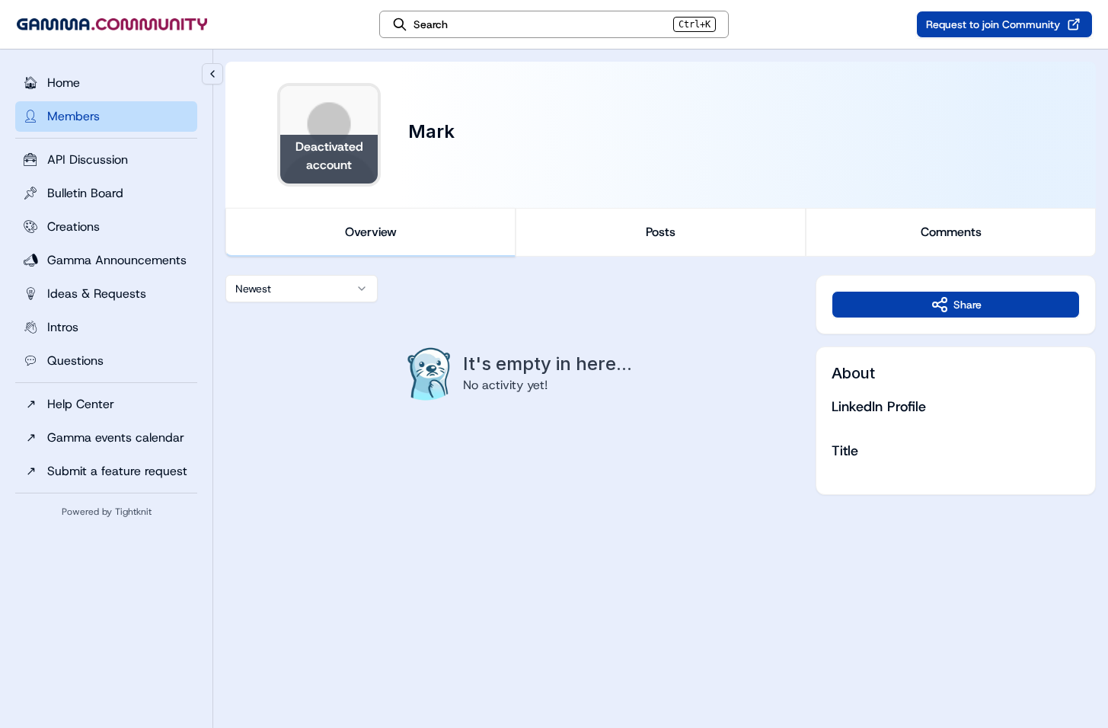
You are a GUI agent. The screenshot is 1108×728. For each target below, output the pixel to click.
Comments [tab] (951, 232)
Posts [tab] (660, 232)
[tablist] (660, 232)
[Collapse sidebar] (212, 74)
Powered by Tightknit (107, 512)
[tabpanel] (660, 385)
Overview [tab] (371, 232)
